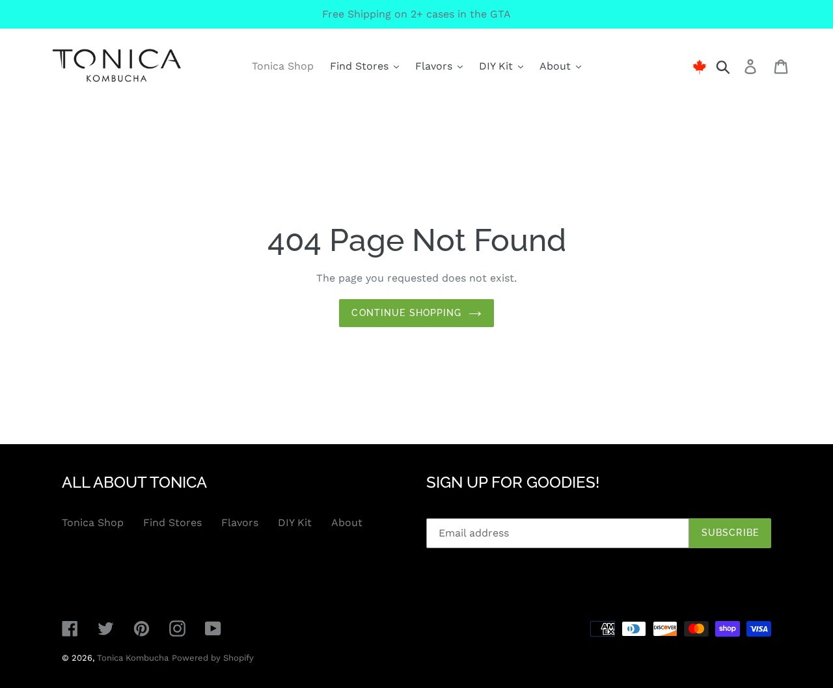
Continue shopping (406, 313)
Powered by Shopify (213, 658)
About (346, 522)
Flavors (239, 522)
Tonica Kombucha (133, 658)
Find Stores (172, 522)
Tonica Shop (93, 522)
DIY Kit (295, 522)
